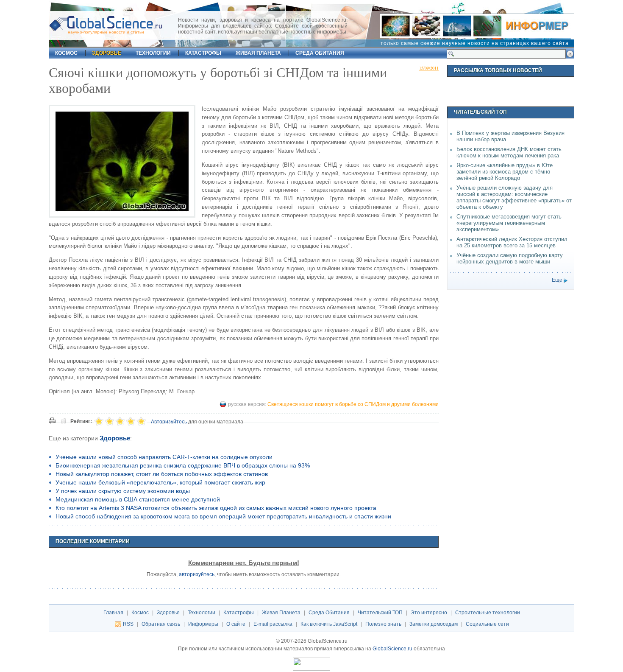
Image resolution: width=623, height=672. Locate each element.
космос (66, 53)
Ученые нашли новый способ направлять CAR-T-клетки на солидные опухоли (164, 457)
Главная (113, 613)
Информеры (203, 624)
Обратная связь (161, 624)
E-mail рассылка (272, 624)
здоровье (106, 53)
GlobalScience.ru (392, 649)
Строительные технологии (487, 613)
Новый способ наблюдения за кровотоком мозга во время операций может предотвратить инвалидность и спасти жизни (223, 516)
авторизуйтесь (196, 574)
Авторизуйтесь (169, 422)
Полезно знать (383, 624)
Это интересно (429, 613)
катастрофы (203, 53)
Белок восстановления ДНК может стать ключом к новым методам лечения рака (509, 152)
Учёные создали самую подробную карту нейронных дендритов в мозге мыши (509, 258)
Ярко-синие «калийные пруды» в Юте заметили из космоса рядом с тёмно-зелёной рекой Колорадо (504, 171)
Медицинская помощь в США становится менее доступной (138, 499)
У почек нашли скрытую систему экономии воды (123, 490)
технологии (153, 53)
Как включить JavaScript (328, 624)
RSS (128, 624)
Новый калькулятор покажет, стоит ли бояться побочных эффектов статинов (162, 473)
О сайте (235, 624)
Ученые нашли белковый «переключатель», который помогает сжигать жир (160, 482)
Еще (557, 280)
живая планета (258, 53)
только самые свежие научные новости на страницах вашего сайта (475, 43)
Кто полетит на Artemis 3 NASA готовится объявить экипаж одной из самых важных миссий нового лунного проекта (216, 507)
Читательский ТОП (380, 613)
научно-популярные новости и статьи (106, 32)
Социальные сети (487, 624)
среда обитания (319, 53)
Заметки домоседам (433, 624)
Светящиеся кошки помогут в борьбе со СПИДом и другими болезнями (353, 404)
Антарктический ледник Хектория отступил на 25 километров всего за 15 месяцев (511, 242)
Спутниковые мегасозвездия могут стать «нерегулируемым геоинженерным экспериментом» (509, 222)
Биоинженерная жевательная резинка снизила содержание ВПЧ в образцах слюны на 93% (183, 465)
